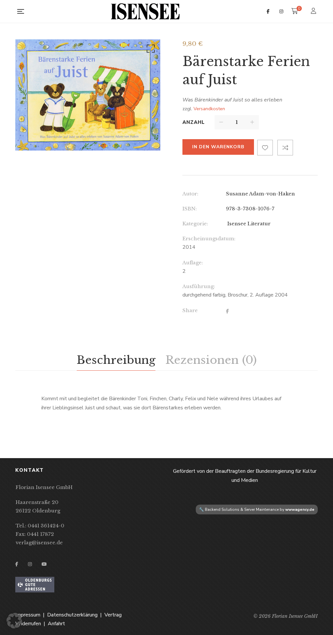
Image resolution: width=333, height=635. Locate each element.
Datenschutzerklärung (72, 614)
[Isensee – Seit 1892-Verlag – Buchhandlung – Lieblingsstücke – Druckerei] (145, 11)
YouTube (44, 564)
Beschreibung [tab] (116, 360)
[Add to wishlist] (265, 147)
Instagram (281, 11)
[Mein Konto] (314, 11)
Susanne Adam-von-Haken (260, 194)
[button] (149, 50)
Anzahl (193, 122)
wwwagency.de (299, 509)
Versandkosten (209, 108)
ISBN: (189, 208)
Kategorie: (195, 223)
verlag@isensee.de (39, 542)
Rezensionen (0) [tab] (211, 360)
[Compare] (285, 147)
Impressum (27, 614)
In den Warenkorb (218, 147)
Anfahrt (56, 623)
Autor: (190, 194)
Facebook (268, 11)
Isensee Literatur (248, 223)
